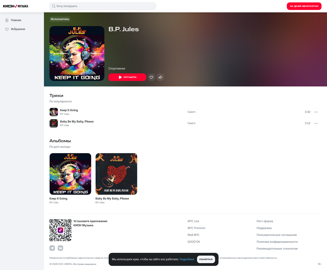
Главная (16, 20)
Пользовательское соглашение (277, 235)
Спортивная (116, 69)
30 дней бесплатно (304, 6)
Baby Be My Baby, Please (77, 122)
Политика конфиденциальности (277, 242)
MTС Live (193, 221)
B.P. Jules (64, 114)
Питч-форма (265, 221)
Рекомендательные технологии (277, 249)
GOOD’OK (194, 242)
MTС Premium (196, 228)
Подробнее (187, 259)
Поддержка (264, 228)
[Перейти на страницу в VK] (60, 248)
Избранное (18, 29)
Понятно (206, 259)
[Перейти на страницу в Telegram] (52, 248)
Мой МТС (193, 235)
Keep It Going (69, 110)
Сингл (191, 112)
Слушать (130, 77)
